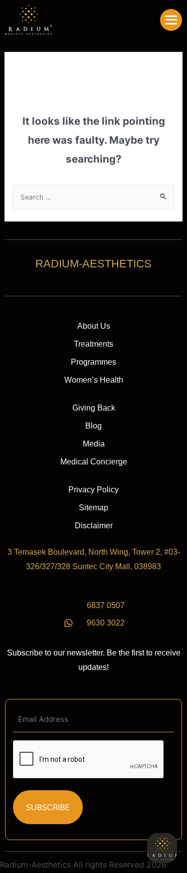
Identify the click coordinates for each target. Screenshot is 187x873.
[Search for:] (93, 197)
